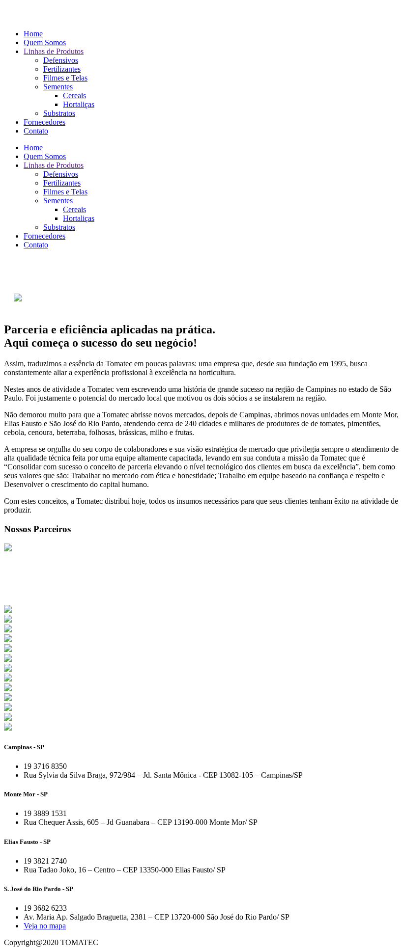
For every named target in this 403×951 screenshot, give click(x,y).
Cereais (74, 95)
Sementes (58, 86)
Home (33, 33)
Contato (36, 131)
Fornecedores (44, 122)
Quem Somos (45, 42)
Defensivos (60, 60)
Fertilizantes (62, 69)
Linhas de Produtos (54, 51)
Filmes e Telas (65, 78)
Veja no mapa (45, 926)
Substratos (59, 113)
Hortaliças (78, 104)
